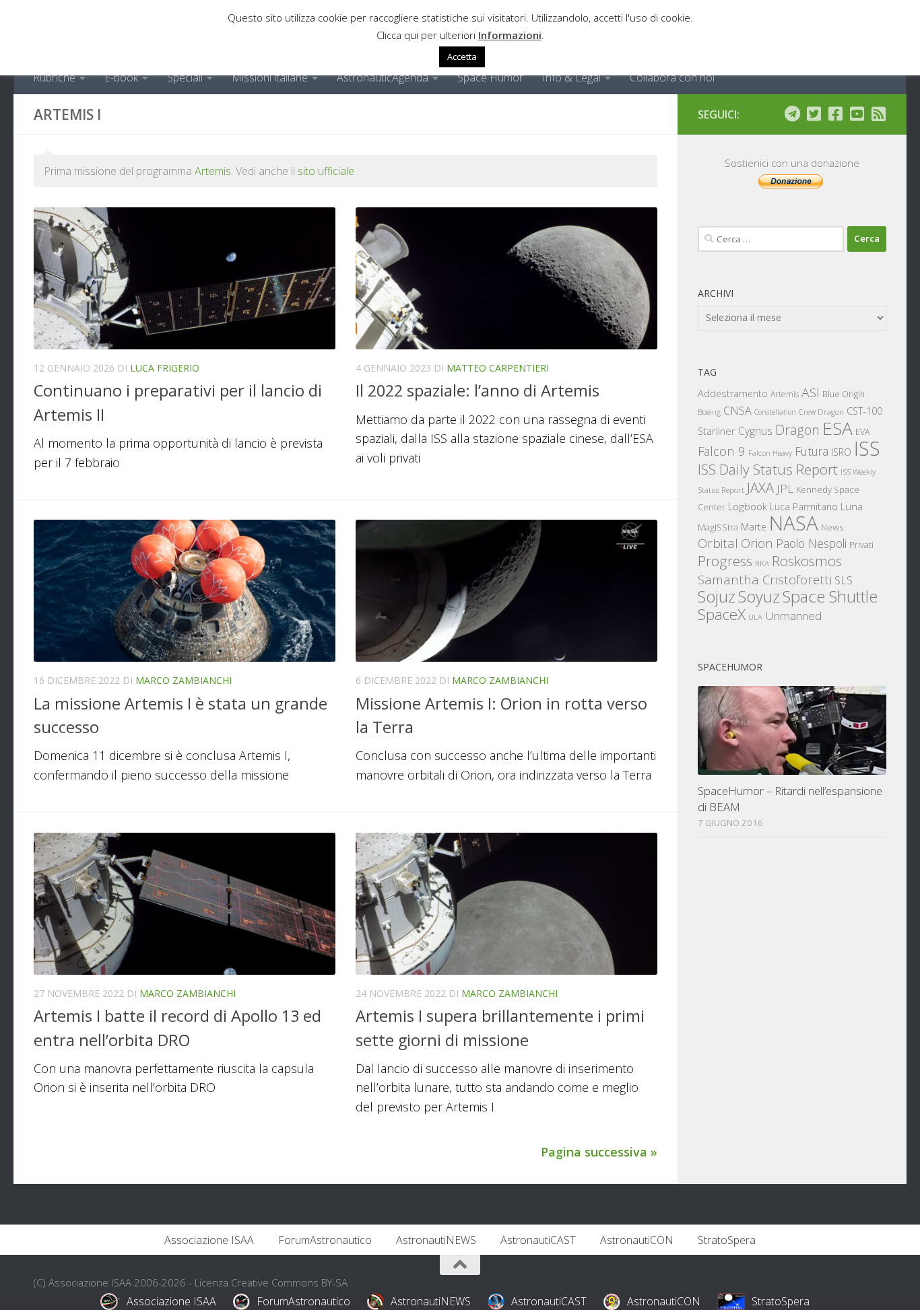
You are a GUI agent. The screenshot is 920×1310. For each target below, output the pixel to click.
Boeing (709, 412)
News (832, 526)
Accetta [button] (462, 56)
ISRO (841, 452)
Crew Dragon (821, 412)
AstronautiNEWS (436, 1240)
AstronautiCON (636, 1240)
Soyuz (759, 596)
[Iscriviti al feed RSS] (878, 114)
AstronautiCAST (538, 1240)
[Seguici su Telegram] (792, 114)
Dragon (797, 430)
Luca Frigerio (164, 367)
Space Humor (490, 77)
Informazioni (509, 35)
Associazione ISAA (209, 1240)
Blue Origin (843, 394)
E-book (121, 77)
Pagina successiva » (599, 1152)
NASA (793, 523)
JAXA (760, 488)
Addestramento (733, 393)
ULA (755, 617)
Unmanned (793, 615)
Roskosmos (807, 560)
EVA (862, 432)
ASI (810, 392)
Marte (753, 526)
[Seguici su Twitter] (814, 114)
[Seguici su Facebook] (835, 114)
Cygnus (755, 430)
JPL (785, 488)
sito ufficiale (326, 171)
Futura (811, 451)
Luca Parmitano (804, 506)
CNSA (737, 410)
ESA (837, 428)
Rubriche (54, 77)
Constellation (775, 412)
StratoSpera (727, 1240)
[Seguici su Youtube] (857, 114)
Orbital (718, 543)
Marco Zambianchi (183, 680)
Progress (725, 560)
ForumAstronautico (325, 1240)
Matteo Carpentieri (498, 367)
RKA (762, 563)
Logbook (747, 506)
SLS (843, 580)
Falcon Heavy (770, 453)
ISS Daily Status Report (768, 469)
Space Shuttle (830, 596)
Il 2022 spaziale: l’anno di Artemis (477, 390)
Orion (757, 543)
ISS (867, 448)
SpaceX (722, 614)
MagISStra (718, 527)
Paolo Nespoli (811, 543)
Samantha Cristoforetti (765, 579)
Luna (852, 506)
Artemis (213, 171)
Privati (861, 545)
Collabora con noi (672, 77)
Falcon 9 (722, 450)
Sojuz (716, 596)
